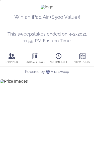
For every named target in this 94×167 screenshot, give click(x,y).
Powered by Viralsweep (47, 72)
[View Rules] (82, 58)
